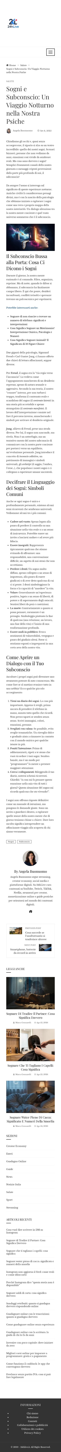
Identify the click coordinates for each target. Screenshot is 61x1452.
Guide (9, 1169)
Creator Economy (16, 1146)
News (9, 1176)
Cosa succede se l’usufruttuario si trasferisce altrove (36, 934)
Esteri (9, 1153)
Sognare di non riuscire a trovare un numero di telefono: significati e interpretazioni (30, 320)
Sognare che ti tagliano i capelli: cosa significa (31, 1067)
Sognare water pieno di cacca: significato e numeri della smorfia (30, 1119)
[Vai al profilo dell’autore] (30, 858)
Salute (10, 81)
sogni (11, 842)
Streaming (12, 1207)
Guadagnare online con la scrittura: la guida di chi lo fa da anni (27, 1333)
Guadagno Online (16, 1161)
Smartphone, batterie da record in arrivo (23, 949)
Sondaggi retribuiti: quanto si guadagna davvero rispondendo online (28, 1305)
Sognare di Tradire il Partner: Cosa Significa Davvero (30, 1015)
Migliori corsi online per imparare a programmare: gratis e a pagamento (26, 1355)
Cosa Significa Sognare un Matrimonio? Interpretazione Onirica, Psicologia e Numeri (32, 332)
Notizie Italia (13, 1184)
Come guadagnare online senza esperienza (30, 1324)
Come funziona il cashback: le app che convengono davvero (28, 1365)
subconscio (25, 842)
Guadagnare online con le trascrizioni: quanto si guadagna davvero (28, 1315)
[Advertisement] (37, 23)
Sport (9, 1199)
